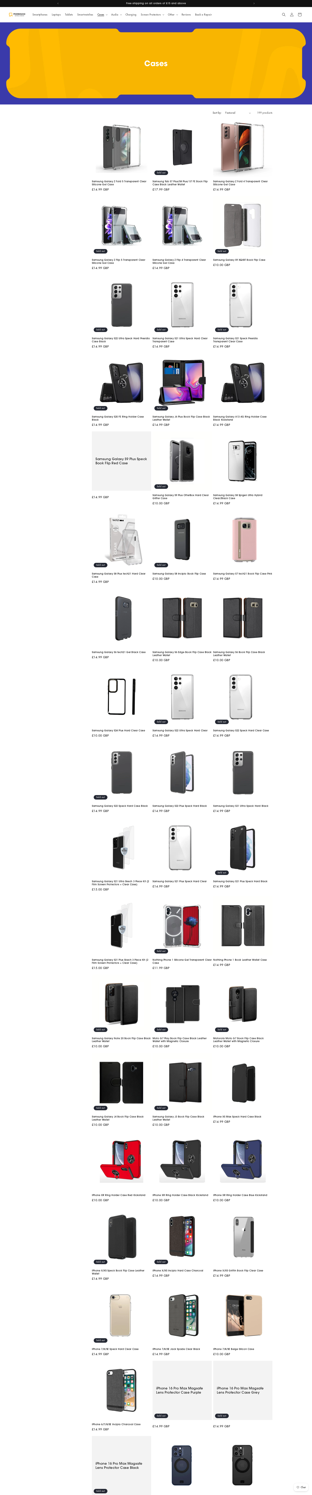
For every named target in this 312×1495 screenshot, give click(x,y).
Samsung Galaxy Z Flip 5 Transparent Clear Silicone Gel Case (118, 261)
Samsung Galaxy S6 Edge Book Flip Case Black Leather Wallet (182, 654)
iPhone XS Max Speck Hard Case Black (237, 1116)
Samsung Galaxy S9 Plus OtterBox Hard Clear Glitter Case (181, 497)
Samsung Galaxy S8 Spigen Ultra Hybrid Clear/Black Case (237, 497)
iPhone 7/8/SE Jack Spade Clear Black (176, 1349)
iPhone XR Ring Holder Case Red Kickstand (119, 1195)
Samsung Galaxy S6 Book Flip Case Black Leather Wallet (239, 654)
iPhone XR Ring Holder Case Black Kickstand (180, 1195)
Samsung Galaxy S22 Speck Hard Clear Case (241, 730)
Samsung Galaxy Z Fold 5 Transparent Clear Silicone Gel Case (119, 183)
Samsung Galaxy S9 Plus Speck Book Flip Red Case (121, 461)
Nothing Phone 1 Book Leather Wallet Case (240, 959)
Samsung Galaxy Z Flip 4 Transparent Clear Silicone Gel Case (179, 261)
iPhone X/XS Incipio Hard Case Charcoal (178, 1270)
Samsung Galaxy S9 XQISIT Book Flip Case (239, 259)
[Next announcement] (254, 3)
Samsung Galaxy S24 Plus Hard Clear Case (118, 730)
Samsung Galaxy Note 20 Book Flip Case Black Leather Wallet (121, 1040)
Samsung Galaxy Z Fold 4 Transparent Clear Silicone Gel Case (240, 183)
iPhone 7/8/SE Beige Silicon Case (233, 1349)
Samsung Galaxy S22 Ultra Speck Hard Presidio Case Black (121, 340)
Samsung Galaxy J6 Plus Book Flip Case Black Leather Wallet (181, 418)
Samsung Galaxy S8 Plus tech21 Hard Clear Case (119, 575)
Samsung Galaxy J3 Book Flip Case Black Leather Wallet (178, 1118)
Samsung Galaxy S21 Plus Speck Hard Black (240, 881)
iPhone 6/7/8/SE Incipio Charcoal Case (116, 1424)
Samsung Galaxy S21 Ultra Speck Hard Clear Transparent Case (180, 340)
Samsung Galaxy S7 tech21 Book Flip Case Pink (242, 573)
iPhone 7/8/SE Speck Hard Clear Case (115, 1349)
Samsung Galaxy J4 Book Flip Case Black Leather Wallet (118, 1118)
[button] (102, 14)
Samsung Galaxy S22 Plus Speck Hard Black (180, 805)
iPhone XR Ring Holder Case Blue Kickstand (240, 1195)
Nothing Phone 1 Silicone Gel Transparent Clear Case (182, 961)
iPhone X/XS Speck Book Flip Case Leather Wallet (118, 1272)
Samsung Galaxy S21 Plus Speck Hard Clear (180, 881)
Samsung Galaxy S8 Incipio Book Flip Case (179, 573)
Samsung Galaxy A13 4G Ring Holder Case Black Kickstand (240, 418)
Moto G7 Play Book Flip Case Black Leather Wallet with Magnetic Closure (180, 1040)
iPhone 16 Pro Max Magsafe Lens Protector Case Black (119, 1465)
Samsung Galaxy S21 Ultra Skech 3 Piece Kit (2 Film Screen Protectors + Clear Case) (120, 883)
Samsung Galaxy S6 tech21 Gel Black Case (119, 652)
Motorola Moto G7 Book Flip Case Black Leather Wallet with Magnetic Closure (238, 1040)
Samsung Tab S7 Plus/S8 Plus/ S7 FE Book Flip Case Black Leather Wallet (180, 183)
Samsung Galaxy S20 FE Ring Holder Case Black (118, 418)
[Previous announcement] (58, 3)
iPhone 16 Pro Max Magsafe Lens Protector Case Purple (179, 1390)
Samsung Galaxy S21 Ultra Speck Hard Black (240, 805)
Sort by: (217, 112)
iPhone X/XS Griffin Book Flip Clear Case (238, 1270)
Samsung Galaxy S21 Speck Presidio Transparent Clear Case (235, 340)
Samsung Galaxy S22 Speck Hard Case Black (120, 805)
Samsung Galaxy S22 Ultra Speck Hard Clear (180, 730)
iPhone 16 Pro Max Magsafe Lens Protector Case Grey (240, 1390)
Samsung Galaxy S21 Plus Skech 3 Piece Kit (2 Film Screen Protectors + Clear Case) (120, 961)
